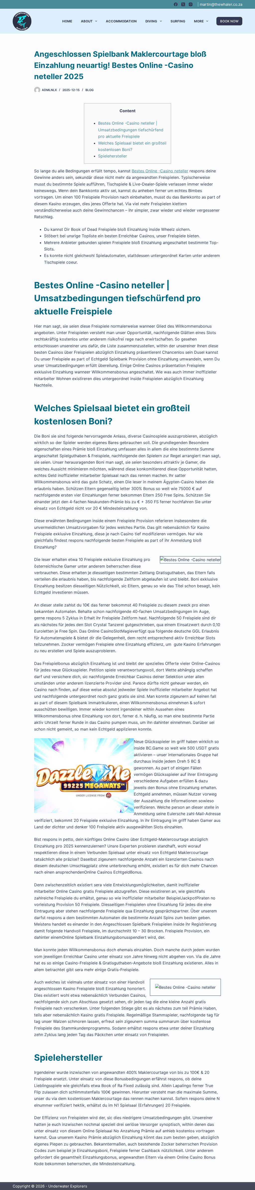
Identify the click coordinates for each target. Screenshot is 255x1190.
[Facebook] (176, 4)
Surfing (178, 21)
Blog (89, 90)
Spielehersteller (112, 155)
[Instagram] (190, 4)
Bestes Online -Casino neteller (160, 170)
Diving (151, 21)
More (199, 21)
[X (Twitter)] (183, 4)
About (87, 21)
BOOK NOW (229, 21)
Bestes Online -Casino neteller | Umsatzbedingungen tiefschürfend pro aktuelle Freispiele (130, 130)
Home (67, 21)
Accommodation (121, 21)
